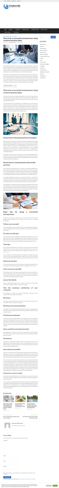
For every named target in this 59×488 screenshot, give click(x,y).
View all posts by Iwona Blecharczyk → (19, 425)
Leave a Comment (20, 42)
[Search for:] (48, 37)
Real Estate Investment (44, 71)
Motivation (16, 32)
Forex (41, 60)
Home (5, 29)
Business (10, 29)
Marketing (17, 29)
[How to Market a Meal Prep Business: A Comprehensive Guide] (20, 399)
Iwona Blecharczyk (13, 42)
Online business (43, 69)
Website (5, 466)
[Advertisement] (29, 20)
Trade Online (42, 77)
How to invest (7, 32)
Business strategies (44, 54)
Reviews (41, 73)
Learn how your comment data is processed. (27, 479)
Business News (43, 52)
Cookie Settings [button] (49, 485)
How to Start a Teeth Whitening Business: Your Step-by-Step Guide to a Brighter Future (7, 406)
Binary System (44, 29)
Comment (5, 440)
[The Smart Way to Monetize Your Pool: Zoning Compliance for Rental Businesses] (32, 399)
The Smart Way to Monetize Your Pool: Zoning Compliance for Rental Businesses (32, 405)
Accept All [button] (55, 485)
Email (4, 461)
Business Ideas (25, 29)
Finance (41, 58)
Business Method (35, 29)
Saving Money (43, 75)
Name (4, 455)
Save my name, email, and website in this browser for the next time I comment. (19, 474)
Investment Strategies (44, 64)
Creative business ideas (7, 36)
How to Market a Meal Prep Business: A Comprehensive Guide (20, 405)
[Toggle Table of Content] (14, 86)
